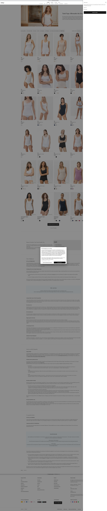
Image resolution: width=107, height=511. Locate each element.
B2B (38, 486)
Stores (56, 2)
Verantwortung (39, 481)
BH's (44, 403)
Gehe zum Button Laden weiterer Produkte (23, 36)
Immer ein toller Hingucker (60, 246)
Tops (74, 265)
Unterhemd (53, 274)
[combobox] (81, 31)
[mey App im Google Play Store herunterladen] (44, 502)
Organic (48, 458)
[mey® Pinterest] (76, 501)
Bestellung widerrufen (24, 486)
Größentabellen (56, 488)
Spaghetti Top (42, 362)
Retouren (22, 483)
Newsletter (55, 481)
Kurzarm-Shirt (28, 362)
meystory (38, 488)
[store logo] (2, 3)
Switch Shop (95, 12)
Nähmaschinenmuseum (40, 489)
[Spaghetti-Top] (62, 204)
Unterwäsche (56, 3)
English (86, 9)
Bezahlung (22, 488)
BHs (47, 3)
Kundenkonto (57, 0)
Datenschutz (65, 509)
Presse (38, 484)
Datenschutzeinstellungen (72, 509)
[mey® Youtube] (74, 501)
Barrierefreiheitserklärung (25, 491)
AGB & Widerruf (59, 509)
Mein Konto (55, 483)
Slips (49, 3)
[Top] (29, 44)
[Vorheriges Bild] (22, 44)
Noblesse (43, 458)
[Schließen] (105, 2)
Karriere (38, 483)
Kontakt (22, 489)
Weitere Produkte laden (53, 224)
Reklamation (23, 484)
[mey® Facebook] (72, 501)
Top (39, 291)
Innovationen (41, 3)
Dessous (52, 3)
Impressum (79, 509)
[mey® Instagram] (70, 501)
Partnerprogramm (56, 484)
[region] (29, 44)
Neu (44, 3)
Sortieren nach (74, 30)
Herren (52, 2)
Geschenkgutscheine (57, 486)
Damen (48, 2)
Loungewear (66, 3)
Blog (59, 2)
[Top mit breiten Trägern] (29, 204)
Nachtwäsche (61, 3)
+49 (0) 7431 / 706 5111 (73, 488)
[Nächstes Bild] (35, 44)
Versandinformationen (24, 481)
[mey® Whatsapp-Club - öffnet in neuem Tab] (78, 501)
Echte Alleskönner (59, 244)
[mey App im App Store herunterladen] (39, 502)
